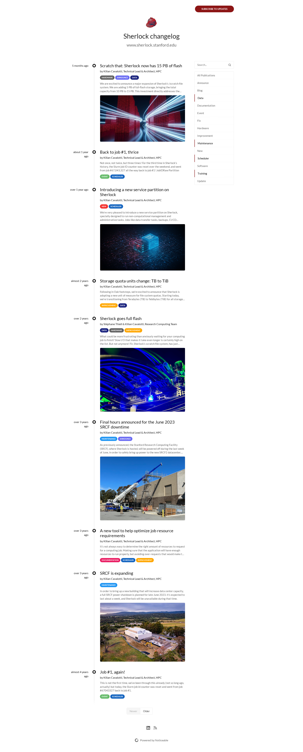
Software (202, 165)
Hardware (203, 128)
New (200, 150)
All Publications (206, 75)
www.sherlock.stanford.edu (151, 44)
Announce (203, 82)
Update (201, 181)
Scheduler (203, 158)
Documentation (206, 105)
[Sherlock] (151, 23)
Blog (200, 90)
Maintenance (205, 143)
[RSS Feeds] (155, 727)
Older (146, 711)
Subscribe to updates (214, 9)
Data (200, 98)
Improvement (205, 135)
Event (200, 113)
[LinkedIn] (150, 727)
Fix (199, 120)
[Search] (230, 64)
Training (202, 173)
